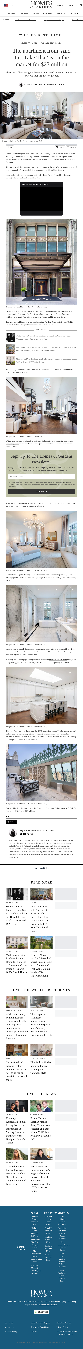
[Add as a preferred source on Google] (41, 1312)
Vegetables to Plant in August (54, 20)
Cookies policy (11, 1331)
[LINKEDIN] (28, 834)
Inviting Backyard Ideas (48, 1257)
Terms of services (29, 482)
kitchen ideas (64, 649)
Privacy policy (62, 1327)
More (74, 13)
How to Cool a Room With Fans (25, 20)
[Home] (5, 14)
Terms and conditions (40, 1327)
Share (11, 147)
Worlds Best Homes (51, 43)
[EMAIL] (32, 834)
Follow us (61, 147)
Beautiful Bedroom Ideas (48, 1230)
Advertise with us (64, 1323)
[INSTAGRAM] (25, 834)
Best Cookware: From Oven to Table (62, 1275)
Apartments (11, 822)
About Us (9, 1323)
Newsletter (72, 147)
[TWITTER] (21, 834)
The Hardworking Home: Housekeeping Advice (36, 1256)
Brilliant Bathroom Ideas (48, 1248)
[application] (41, 199)
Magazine (73, 5)
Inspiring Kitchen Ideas (48, 1239)
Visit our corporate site (48, 1304)
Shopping (61, 13)
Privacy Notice (58, 482)
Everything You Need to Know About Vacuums (62, 1233)
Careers (34, 1331)
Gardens (24, 13)
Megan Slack (32, 84)
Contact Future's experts (40, 1323)
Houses (11, 13)
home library (56, 577)
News (62, 84)
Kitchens (48, 13)
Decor (36, 13)
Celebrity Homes (28, 43)
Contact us (9, 1327)
